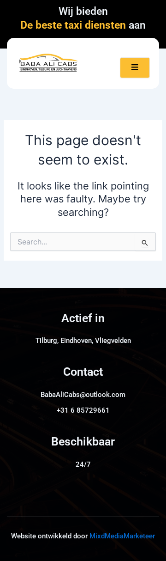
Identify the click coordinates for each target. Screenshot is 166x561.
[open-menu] (135, 67)
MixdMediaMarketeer (122, 536)
